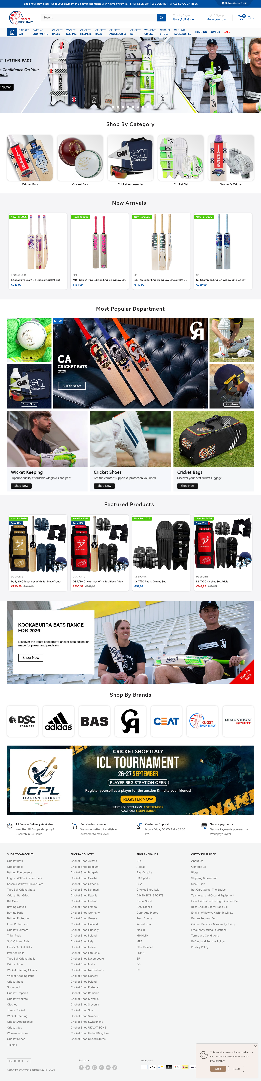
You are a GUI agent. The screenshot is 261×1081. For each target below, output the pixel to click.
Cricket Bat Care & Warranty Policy (213, 924)
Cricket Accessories (19, 1021)
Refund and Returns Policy (208, 941)
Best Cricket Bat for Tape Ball (209, 906)
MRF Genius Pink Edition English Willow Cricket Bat (100, 279)
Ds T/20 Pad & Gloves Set (150, 581)
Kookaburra (18, 275)
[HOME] (12, 29)
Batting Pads (15, 912)
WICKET (71, 32)
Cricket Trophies (17, 993)
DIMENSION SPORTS (150, 895)
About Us (197, 861)
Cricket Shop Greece (84, 918)
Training (12, 1044)
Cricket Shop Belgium (85, 866)
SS (135, 275)
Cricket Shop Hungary (85, 930)
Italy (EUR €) (16, 1061)
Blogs (194, 872)
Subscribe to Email (235, 3)
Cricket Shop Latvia (83, 947)
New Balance (145, 947)
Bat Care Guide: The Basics (208, 889)
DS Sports (17, 576)
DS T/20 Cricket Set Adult (212, 581)
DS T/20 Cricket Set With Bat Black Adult (98, 581)
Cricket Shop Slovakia (85, 999)
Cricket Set (14, 1027)
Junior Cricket (16, 1010)
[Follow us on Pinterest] (101, 1067)
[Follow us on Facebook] (81, 1067)
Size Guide (198, 884)
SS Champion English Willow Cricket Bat (221, 279)
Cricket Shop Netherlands (87, 970)
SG (138, 964)
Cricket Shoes (16, 1039)
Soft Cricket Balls (18, 941)
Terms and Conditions (205, 935)
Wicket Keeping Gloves (22, 970)
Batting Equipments (19, 872)
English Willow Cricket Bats (24, 878)
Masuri (141, 930)
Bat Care (12, 901)
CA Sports (143, 878)
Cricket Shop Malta (83, 964)
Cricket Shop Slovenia (85, 1004)
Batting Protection (18, 918)
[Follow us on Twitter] (87, 1067)
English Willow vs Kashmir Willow (212, 912)
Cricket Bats (15, 861)
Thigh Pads (14, 935)
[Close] (255, 1046)
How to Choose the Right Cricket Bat (215, 901)
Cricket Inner (15, 964)
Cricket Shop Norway (84, 975)
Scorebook (14, 987)
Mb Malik (142, 935)
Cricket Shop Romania (85, 993)
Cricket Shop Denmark (85, 889)
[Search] (161, 17)
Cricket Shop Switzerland (87, 1021)
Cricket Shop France (84, 906)
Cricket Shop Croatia (84, 878)
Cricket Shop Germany (85, 912)
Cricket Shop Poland (84, 981)
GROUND (182, 32)
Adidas (141, 866)
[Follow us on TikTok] (114, 1067)
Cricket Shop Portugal (85, 987)
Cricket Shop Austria (84, 861)
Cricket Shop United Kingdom (90, 1033)
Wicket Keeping (17, 1016)
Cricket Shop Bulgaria (84, 872)
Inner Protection (17, 924)
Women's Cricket (18, 1033)
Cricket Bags (15, 981)
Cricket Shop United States (88, 1039)
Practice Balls (15, 953)
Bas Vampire (144, 872)
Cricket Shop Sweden (85, 1016)
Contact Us (198, 866)
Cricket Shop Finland (84, 901)
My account (215, 19)
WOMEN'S (150, 32)
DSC (139, 861)
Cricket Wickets (17, 999)
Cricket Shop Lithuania (85, 953)
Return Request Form (204, 918)
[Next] (254, 156)
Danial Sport (144, 901)
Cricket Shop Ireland (84, 935)
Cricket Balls (15, 866)
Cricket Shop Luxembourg (87, 958)
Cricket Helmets (17, 930)
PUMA (141, 953)
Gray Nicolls (144, 906)
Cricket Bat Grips (18, 895)
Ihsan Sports (144, 918)
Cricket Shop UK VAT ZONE (88, 1027)
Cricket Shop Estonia (84, 895)
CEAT (140, 884)
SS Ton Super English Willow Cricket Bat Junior (161, 279)
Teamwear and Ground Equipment (212, 895)
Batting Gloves (16, 906)
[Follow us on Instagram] (94, 1067)
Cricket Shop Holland (84, 924)
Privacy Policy (200, 947)
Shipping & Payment (204, 878)
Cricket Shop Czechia (85, 884)
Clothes (12, 1004)
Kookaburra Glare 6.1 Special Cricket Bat (35, 279)
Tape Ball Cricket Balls (21, 958)
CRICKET (24, 32)
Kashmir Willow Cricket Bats (25, 884)
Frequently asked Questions (208, 930)
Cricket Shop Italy (82, 941)
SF (138, 958)
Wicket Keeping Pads (20, 975)
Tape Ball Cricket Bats (21, 889)
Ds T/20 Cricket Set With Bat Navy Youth (36, 581)
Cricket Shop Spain (83, 1010)
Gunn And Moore (147, 912)
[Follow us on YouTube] (108, 1067)
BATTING (40, 32)
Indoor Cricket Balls (19, 947)
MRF (75, 275)
